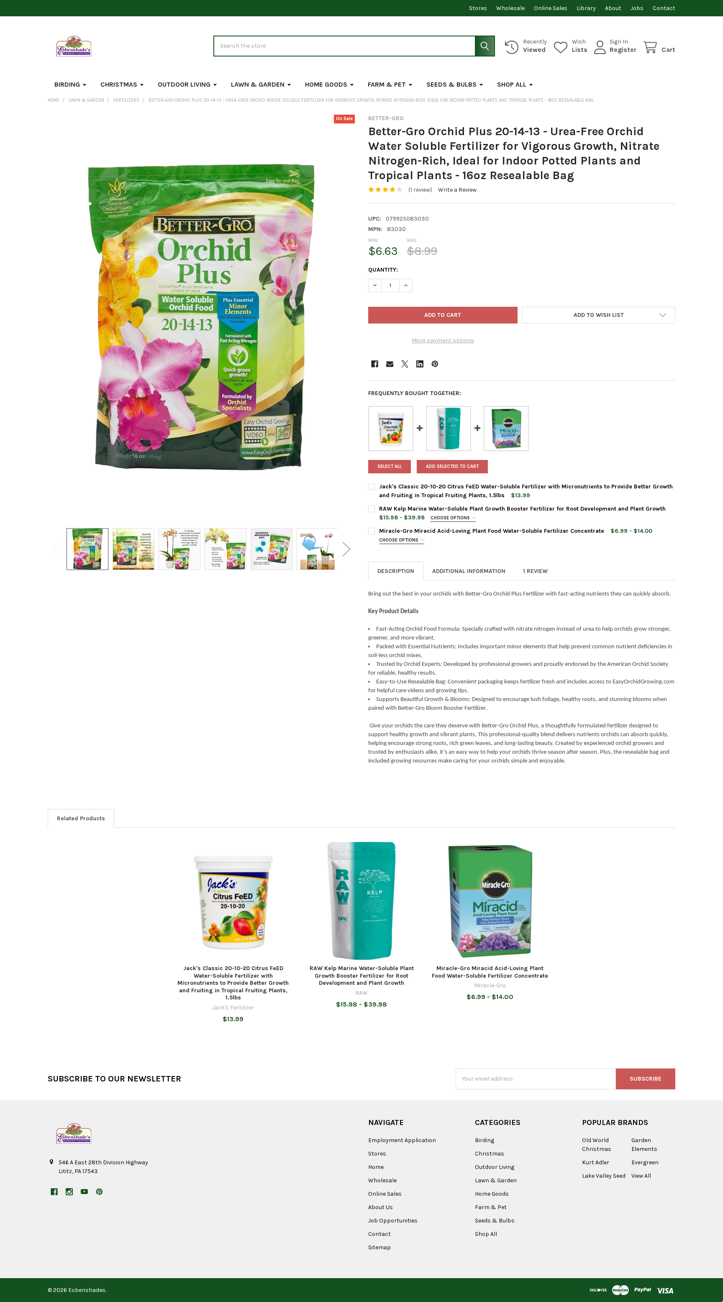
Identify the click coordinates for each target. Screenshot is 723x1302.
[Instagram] (69, 1191)
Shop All (511, 84)
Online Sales (550, 8)
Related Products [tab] (81, 818)
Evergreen (645, 1162)
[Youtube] (84, 1191)
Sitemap (379, 1247)
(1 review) (420, 189)
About (613, 8)
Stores (478, 8)
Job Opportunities (393, 1220)
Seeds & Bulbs (451, 84)
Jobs (637, 8)
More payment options (443, 340)
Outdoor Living (184, 84)
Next (346, 549)
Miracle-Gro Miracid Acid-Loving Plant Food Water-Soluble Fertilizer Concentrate (491, 530)
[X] (404, 363)
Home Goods (326, 84)
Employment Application (402, 1140)
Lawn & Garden (258, 84)
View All (641, 1175)
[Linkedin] (419, 363)
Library (586, 8)
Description (395, 571)
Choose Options (451, 518)
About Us (380, 1207)
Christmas (118, 84)
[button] (598, 315)
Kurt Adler (595, 1162)
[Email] (389, 363)
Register (623, 50)
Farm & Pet (387, 84)
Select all (389, 466)
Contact (664, 8)
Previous (56, 549)
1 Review (535, 571)
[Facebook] (374, 363)
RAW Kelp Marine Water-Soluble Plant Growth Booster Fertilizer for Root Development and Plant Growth (522, 508)
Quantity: (383, 269)
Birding (67, 84)
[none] (201, 317)
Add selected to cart (452, 466)
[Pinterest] (434, 363)
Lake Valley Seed (604, 1175)
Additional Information (468, 571)
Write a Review (457, 189)
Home (376, 1167)
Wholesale (510, 8)
